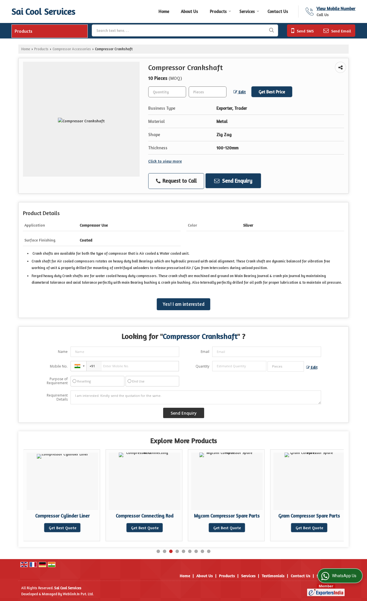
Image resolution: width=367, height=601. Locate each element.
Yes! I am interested (183, 304)
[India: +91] (79, 366)
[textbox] (185, 30)
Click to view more (165, 161)
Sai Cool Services (43, 11)
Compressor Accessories (71, 49)
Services (247, 11)
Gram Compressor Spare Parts (309, 516)
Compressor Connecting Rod (144, 516)
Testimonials (273, 575)
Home (164, 11)
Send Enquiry (236, 180)
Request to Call (179, 180)
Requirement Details (57, 397)
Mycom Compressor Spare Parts (227, 516)
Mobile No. (59, 366)
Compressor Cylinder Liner (62, 516)
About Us (189, 11)
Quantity (202, 366)
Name (63, 351)
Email (205, 351)
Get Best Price (272, 91)
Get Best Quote (62, 527)
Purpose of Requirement (57, 381)
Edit (241, 91)
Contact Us (278, 11)
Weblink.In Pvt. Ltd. (78, 594)
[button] (336, 8)
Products (218, 11)
